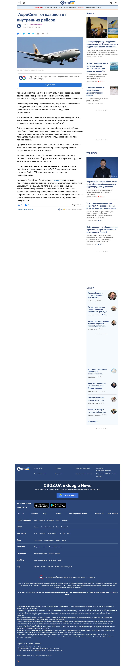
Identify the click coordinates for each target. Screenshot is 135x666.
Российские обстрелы (93, 7)
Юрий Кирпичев (93, 403)
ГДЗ (35, 533)
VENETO (81, 7)
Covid (59, 560)
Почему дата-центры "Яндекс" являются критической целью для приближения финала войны (97, 309)
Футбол (36, 527)
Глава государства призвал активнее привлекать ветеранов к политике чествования (99, 192)
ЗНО (64, 533)
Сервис (64, 540)
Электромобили (48, 540)
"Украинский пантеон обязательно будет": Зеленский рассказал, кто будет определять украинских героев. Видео (101, 184)
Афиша (36, 567)
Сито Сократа (92, 377)
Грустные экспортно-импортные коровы (96, 399)
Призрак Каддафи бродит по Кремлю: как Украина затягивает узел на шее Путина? (95, 295)
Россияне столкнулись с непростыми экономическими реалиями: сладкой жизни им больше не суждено (98, 371)
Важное (90, 13)
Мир (44, 514)
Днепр (58, 520)
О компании (38, 468)
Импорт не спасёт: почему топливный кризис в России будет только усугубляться (98, 323)
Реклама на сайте (40, 474)
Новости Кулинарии (55, 547)
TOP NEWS (91, 153)
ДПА (59, 533)
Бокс (57, 527)
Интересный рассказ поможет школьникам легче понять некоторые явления (96, 76)
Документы (58, 474)
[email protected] (41, 650)
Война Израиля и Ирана (67, 7)
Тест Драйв (38, 540)
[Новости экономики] (61, 210)
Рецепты (37, 547)
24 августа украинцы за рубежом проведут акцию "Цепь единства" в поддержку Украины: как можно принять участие (102, 44)
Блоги (84, 514)
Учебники (42, 533)
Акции (58, 540)
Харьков (42, 520)
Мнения (90, 288)
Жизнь (58, 514)
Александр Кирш (93, 391)
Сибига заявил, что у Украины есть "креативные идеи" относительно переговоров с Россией (101, 229)
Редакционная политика (25, 209)
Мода (57, 567)
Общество (99, 514)
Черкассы (65, 520)
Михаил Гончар (92, 329)
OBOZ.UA (25, 24)
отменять (58, 180)
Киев (35, 520)
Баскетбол (44, 527)
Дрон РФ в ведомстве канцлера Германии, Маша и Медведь (97, 386)
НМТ (68, 533)
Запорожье (50, 520)
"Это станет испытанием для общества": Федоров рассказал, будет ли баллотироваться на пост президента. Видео (101, 206)
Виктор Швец (92, 301)
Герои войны (38, 7)
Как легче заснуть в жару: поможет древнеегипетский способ (95, 91)
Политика (34, 514)
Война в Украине (51, 7)
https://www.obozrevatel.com (86, 606)
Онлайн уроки (51, 533)
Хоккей (51, 527)
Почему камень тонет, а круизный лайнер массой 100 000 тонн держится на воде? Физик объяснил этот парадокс (97, 67)
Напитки (44, 547)
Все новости (113, 514)
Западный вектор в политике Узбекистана (97, 411)
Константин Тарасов (94, 315)
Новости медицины (40, 560)
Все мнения (92, 421)
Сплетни (43, 567)
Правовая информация (83, 468)
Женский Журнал (66, 567)
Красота (50, 567)
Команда (58, 468)
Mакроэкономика (54, 553)
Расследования (75, 514)
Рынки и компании (36, 24)
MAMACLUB (52, 560)
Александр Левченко (94, 415)
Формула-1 (64, 527)
